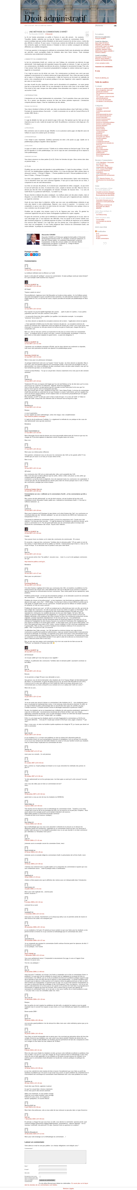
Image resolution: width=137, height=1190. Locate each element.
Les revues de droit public (103, 100)
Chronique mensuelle (102, 108)
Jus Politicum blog (101, 214)
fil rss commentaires (102, 235)
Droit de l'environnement (103, 119)
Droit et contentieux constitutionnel (101, 131)
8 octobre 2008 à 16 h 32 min (34, 902)
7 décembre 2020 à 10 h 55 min (34, 1119)
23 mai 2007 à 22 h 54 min (33, 533)
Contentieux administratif (103, 111)
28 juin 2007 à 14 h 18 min (33, 734)
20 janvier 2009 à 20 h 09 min (34, 1020)
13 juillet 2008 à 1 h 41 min (33, 889)
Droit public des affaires (103, 137)
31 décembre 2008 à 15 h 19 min (35, 999)
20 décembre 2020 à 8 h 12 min (34, 1134)
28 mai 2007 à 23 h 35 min (33, 671)
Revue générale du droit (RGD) (105, 195)
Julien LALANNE (108, 46)
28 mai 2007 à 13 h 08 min (33, 585)
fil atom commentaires (102, 238)
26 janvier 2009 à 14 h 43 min (34, 1033)
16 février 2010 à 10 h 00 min (34, 1068)
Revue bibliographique (102, 154)
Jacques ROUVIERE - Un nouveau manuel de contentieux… (104, 170)
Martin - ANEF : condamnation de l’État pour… (105, 166)
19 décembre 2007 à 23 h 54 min (35, 794)
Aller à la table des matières (43, 25)
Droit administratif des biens (104, 114)
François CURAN (100, 48)
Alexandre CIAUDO (31, 355)
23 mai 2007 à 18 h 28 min (33, 510)
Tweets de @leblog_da (102, 78)
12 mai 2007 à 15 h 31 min (33, 343)
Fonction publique (101, 138)
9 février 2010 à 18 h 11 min (33, 1050)
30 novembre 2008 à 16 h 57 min (35, 940)
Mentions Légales (68, 1188)
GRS (26, 1117)
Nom (26, 1166)
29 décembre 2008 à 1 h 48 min (34, 971)
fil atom (98, 237)
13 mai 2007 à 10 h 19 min (33, 381)
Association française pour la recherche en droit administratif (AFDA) (105, 201)
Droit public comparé (102, 135)
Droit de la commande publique (105, 122)
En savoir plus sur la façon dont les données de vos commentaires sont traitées (56, 1184)
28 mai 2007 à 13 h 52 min (33, 652)
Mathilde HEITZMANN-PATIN (103, 60)
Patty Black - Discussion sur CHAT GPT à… (105, 163)
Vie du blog (99, 156)
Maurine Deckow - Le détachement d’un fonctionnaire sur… (105, 180)
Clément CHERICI (100, 52)
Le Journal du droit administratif (105, 193)
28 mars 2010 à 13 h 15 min (33, 1083)
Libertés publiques (101, 146)
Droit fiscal (99, 133)
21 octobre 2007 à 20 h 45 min (34, 763)
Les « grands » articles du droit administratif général (105, 97)
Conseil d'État (100, 219)
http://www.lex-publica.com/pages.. (35, 416)
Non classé (99, 148)
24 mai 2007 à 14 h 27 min (33, 573)
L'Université (48, 34)
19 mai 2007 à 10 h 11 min (33, 468)
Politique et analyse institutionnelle (102, 151)
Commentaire (29, 1148)
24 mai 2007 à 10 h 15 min (33, 554)
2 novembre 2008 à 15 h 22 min (34, 914)
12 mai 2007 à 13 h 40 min (33, 286)
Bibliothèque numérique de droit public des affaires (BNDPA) (104, 206)
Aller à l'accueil (29, 25)
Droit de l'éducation (101, 117)
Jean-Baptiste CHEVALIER (102, 45)
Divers (98, 112)
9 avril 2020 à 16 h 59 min (33, 1107)
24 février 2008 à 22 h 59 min (34, 864)
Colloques (99, 109)
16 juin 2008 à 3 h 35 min (32, 877)
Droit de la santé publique (103, 124)
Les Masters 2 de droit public (104, 101)
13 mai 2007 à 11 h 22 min (33, 407)
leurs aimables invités (103, 63)
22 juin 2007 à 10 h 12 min (33, 696)
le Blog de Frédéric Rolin (32, 489)
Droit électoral (100, 127)
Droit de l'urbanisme (102, 121)
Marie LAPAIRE (108, 51)
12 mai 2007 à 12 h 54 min (33, 270)
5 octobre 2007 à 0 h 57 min (33, 751)
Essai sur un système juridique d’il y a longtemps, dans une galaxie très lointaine (105, 90)
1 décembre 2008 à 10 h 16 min (34, 955)
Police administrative (102, 149)
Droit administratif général (103, 116)
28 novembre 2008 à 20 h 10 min (35, 927)
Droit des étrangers (101, 125)
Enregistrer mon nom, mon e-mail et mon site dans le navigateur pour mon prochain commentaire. (31, 1179)
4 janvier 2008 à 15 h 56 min (33, 806)
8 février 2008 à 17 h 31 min (33, 840)
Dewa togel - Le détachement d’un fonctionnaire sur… (105, 175)
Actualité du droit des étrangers (105, 192)
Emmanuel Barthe (30, 583)
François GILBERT (30, 284)
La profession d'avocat (102, 141)
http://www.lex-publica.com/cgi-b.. (35, 561)
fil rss (97, 233)
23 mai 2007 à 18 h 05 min (33, 491)
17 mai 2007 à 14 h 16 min (33, 432)
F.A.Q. (97, 71)
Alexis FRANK (29, 953)
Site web (27, 1173)
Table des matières (102, 82)
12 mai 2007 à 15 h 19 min (33, 309)
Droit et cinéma (100, 129)
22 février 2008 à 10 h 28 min (34, 852)
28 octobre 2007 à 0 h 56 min (34, 776)
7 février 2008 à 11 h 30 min (33, 824)
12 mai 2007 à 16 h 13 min (33, 357)
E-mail (27, 1169)
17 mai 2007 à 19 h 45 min (33, 449)
